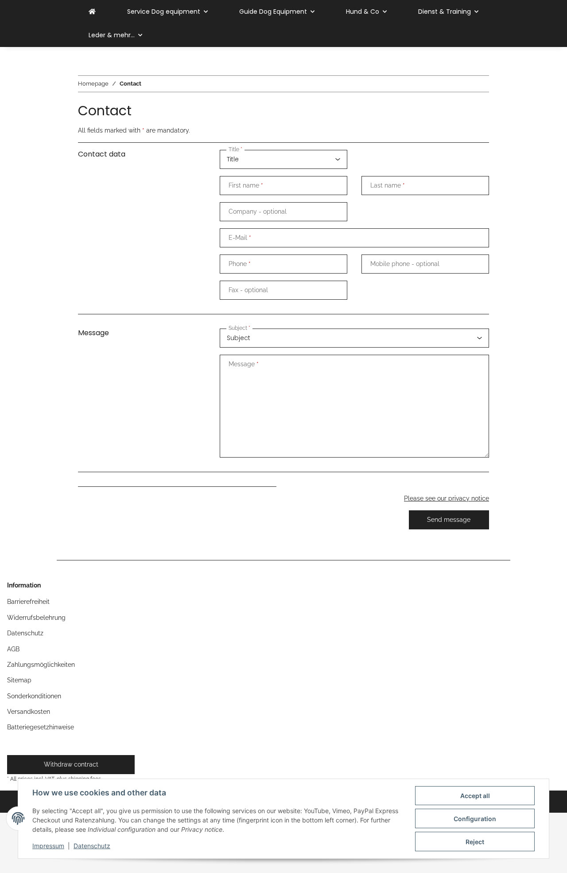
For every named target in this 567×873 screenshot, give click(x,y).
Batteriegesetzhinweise (40, 727)
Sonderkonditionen (34, 696)
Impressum (48, 846)
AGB (13, 649)
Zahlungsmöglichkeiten (41, 664)
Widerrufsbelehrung (36, 617)
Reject (475, 842)
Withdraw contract (71, 764)
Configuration (475, 818)
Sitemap (19, 680)
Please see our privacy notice (446, 498)
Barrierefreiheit (28, 601)
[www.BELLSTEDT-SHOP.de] (92, 11)
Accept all (475, 795)
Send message (448, 519)
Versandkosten (28, 711)
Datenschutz (92, 846)
